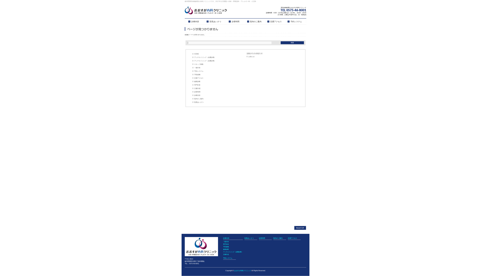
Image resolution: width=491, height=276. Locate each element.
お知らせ (251, 56)
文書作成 (197, 88)
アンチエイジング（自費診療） (205, 57)
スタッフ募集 (198, 64)
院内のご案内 (198, 99)
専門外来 (197, 85)
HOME (196, 54)
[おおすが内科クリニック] (206, 11)
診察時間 (197, 92)
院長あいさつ (198, 102)
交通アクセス (198, 78)
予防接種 (197, 75)
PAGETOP (300, 228)
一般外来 (197, 68)
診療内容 (197, 95)
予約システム (198, 71)
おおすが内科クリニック (242, 271)
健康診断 (197, 81)
